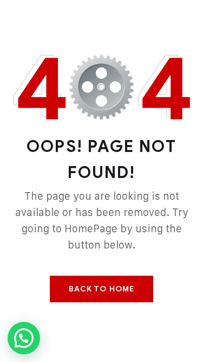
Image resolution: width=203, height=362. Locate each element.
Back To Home (101, 289)
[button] (24, 338)
